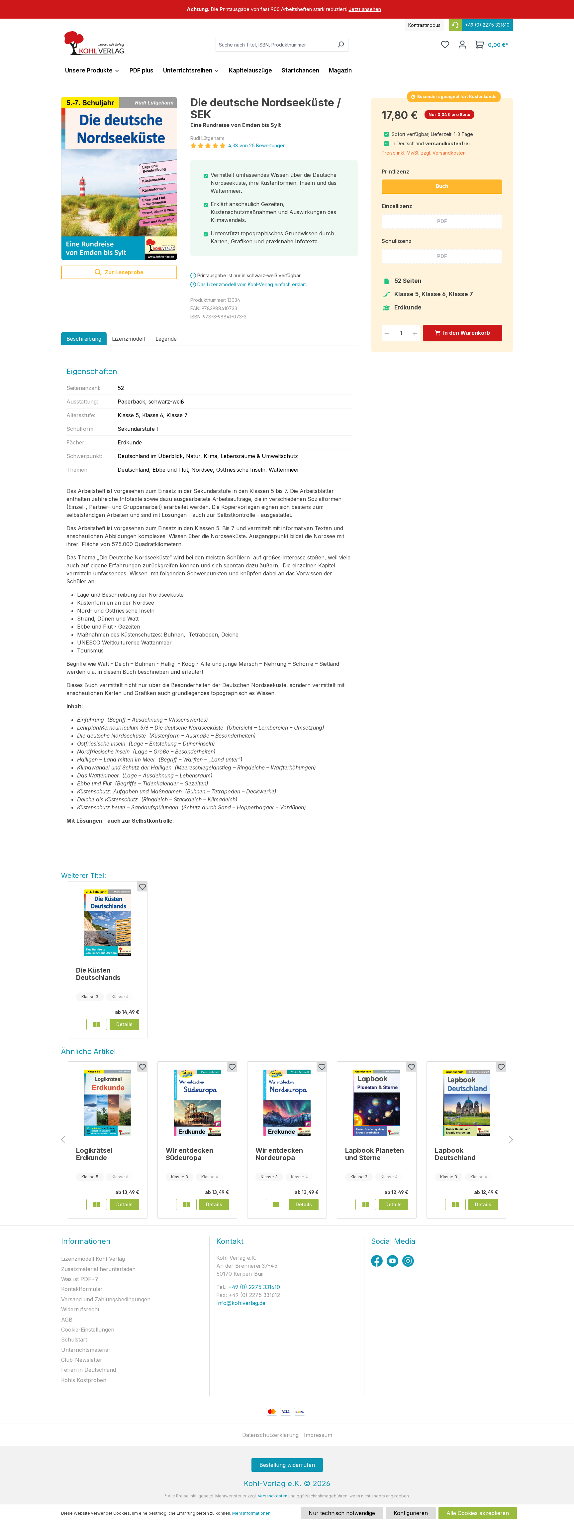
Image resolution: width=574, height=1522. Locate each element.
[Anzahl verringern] (387, 333)
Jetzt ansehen (365, 9)
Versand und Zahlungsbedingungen (105, 1299)
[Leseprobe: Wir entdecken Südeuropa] (186, 1204)
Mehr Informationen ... (253, 1513)
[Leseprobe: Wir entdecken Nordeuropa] (276, 1204)
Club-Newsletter (81, 1359)
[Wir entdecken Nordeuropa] (287, 1103)
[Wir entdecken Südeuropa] (197, 1103)
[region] (287, 9)
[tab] (84, 338)
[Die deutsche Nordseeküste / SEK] (119, 178)
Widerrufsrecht (80, 1309)
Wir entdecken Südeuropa (189, 1154)
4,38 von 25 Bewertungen (257, 145)
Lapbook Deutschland (455, 1154)
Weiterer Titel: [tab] (83, 875)
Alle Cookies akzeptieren (477, 1513)
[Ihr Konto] (462, 44)
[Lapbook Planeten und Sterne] (376, 1103)
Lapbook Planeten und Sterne (374, 1154)
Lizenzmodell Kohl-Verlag (93, 1258)
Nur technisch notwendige (342, 1513)
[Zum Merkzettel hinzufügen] (142, 886)
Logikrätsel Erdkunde (94, 1154)
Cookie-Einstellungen (87, 1329)
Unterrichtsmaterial (85, 1349)
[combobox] (274, 45)
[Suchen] (340, 45)
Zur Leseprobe (123, 272)
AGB (66, 1319)
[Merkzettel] (445, 44)
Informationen (86, 1241)
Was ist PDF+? (79, 1279)
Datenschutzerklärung (270, 1435)
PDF (442, 221)
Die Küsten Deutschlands (98, 974)
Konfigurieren (411, 1513)
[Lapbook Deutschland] (466, 1103)
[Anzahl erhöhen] (415, 333)
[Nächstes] (511, 1140)
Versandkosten (272, 1495)
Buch (442, 186)
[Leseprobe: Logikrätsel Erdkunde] (96, 1204)
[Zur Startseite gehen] (94, 43)
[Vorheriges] (63, 1140)
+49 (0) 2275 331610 (253, 1287)
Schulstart (74, 1339)
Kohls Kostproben (83, 1380)
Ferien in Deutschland (88, 1369)
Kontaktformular (82, 1289)
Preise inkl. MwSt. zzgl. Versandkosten (424, 153)
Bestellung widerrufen (287, 1465)
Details (124, 1024)
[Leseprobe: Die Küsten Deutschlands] (96, 1024)
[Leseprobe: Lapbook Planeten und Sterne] (365, 1204)
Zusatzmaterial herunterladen (98, 1269)
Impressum (318, 1435)
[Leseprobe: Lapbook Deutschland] (455, 1204)
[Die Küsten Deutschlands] (107, 922)
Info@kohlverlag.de (240, 1303)
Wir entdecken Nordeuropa (279, 1154)
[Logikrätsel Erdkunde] (107, 1103)
